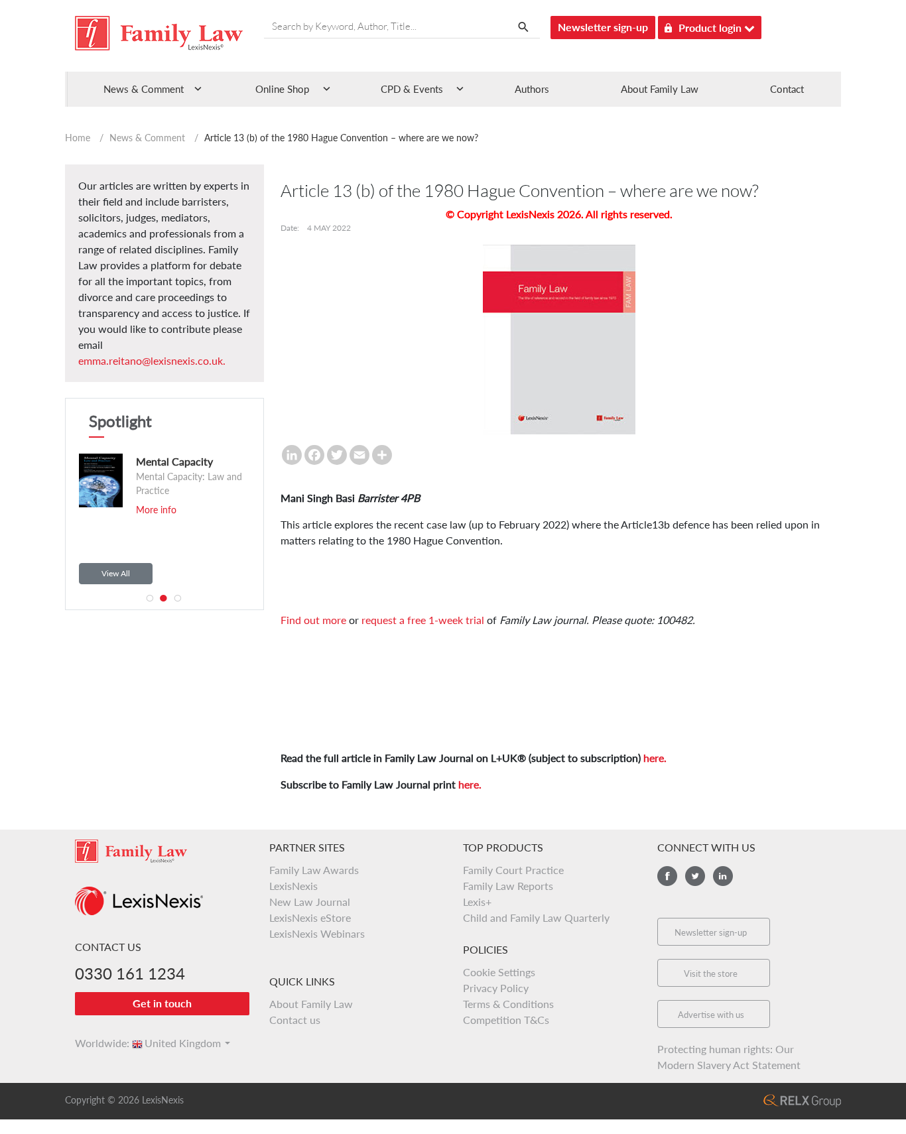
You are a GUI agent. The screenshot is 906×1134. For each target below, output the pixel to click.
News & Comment (147, 137)
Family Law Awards (314, 869)
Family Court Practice (513, 869)
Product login (711, 27)
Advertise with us (711, 1014)
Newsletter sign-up (603, 27)
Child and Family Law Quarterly (536, 917)
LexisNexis (293, 885)
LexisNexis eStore (310, 917)
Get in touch (162, 1003)
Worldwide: (96, 1043)
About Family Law (659, 89)
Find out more (313, 619)
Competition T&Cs (506, 1019)
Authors (532, 89)
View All (115, 573)
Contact (787, 89)
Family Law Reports (508, 885)
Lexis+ (477, 901)
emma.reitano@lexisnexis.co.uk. (152, 360)
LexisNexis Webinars (317, 933)
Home (77, 137)
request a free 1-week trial (422, 619)
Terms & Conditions (508, 1003)
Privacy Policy (496, 987)
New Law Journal (309, 901)
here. (655, 757)
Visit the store (711, 973)
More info (78, 509)
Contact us (294, 1019)
